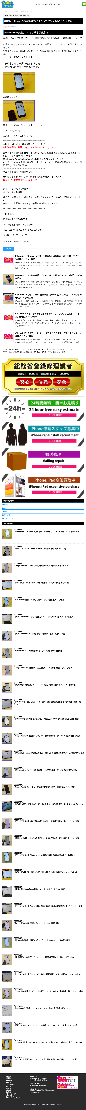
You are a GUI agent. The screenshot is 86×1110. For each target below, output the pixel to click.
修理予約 (8, 1086)
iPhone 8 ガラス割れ (12, 241)
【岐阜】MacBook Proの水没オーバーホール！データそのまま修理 (40, 889)
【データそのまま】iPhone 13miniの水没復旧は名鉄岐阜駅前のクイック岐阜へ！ (45, 855)
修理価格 (8, 1077)
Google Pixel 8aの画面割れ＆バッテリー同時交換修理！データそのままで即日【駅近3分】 (48, 736)
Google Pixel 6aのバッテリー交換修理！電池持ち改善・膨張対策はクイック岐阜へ (45, 787)
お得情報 (8, 1079)
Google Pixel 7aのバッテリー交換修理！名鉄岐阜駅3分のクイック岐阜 (41, 566)
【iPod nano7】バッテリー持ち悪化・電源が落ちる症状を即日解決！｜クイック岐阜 (46, 532)
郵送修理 (8, 1090)
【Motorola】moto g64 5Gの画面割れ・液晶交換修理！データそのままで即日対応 (45, 770)
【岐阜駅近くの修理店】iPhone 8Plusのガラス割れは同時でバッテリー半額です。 (45, 685)
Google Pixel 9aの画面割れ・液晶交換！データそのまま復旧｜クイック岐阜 (43, 668)
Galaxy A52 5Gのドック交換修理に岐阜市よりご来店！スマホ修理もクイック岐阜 (38, 352)
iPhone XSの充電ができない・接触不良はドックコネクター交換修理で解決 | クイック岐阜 (48, 991)
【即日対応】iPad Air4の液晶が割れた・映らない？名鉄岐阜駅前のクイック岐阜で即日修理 (49, 753)
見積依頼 (8, 1088)
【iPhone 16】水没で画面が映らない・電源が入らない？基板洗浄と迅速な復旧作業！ (46, 719)
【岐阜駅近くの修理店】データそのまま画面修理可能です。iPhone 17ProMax (44, 957)
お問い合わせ (10, 1096)
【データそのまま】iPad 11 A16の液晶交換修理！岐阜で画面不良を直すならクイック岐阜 (48, 906)
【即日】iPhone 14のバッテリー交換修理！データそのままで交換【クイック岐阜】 (46, 1025)
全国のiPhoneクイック (13, 1098)
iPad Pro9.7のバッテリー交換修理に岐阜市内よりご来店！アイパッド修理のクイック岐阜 (40, 349)
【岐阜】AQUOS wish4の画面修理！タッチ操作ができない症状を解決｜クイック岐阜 (46, 838)
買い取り (8, 1092)
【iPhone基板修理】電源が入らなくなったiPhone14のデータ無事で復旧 (42, 940)
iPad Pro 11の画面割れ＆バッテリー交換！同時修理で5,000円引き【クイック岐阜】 (46, 1059)
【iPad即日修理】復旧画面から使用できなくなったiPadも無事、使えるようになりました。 (49, 804)
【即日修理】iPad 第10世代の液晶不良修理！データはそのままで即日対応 (42, 583)
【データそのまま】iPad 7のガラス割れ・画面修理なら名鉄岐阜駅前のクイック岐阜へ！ (47, 974)
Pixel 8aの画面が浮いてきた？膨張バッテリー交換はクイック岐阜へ (40, 600)
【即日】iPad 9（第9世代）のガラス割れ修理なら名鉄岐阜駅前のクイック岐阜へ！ (45, 872)
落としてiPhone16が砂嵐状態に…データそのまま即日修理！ (37, 923)
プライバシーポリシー (12, 1094)
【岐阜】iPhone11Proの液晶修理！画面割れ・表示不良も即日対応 (39, 634)
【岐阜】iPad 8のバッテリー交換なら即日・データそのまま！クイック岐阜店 (43, 617)
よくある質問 (10, 1084)
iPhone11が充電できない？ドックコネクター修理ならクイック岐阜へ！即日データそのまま (49, 1042)
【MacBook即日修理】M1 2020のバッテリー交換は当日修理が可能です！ (42, 1008)
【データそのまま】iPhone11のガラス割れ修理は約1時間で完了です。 (41, 549)
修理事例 (8, 1082)
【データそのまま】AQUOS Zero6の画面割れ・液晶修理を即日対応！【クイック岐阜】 (47, 821)
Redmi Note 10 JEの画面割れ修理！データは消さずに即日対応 (38, 651)
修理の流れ (9, 1080)
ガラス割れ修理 (24, 241)
